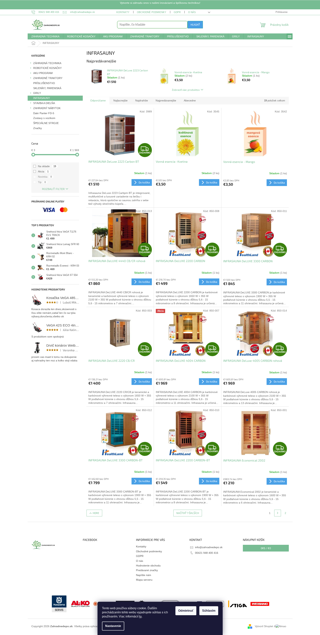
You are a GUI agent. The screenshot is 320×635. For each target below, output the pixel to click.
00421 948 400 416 (206, 552)
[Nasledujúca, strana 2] (277, 513)
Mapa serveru (144, 579)
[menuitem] (45, 36)
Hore (96, 513)
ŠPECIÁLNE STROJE (46, 123)
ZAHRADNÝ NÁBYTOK (47, 108)
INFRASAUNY (41, 98)
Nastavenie (113, 626)
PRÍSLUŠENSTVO (44, 83)
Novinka (45, 176)
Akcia (43, 171)
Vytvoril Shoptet (264, 626)
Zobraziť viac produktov (186, 89)
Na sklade (47, 166)
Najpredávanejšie (166, 100)
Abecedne (190, 100)
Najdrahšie (141, 100)
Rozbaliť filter (53, 189)
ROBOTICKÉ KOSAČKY (47, 67)
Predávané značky (147, 570)
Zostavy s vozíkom (44, 118)
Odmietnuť (186, 610)
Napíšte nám (143, 575)
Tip (42, 182)
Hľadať (195, 24)
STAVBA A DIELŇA (44, 103)
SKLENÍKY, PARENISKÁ (47, 88)
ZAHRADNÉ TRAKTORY (47, 78)
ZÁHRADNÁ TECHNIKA (47, 63)
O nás (192, 12)
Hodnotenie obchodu (148, 565)
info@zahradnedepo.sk (208, 547)
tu (140, 616)
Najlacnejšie (120, 100)
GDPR (177, 12)
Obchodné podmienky (151, 12)
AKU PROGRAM (43, 73)
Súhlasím (208, 610)
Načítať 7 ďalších (187, 513)
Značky (37, 128)
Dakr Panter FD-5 (43, 113)
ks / (266, 548)
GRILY (37, 93)
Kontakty (122, 12)
